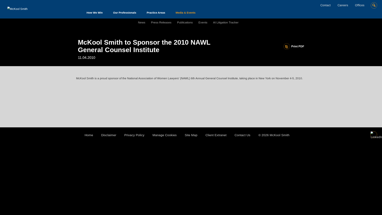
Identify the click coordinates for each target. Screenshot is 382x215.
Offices (359, 5)
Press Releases (161, 22)
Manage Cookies (165, 135)
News (141, 22)
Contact (325, 5)
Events (202, 22)
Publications (185, 22)
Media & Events (185, 12)
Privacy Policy (134, 135)
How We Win (95, 12)
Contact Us (242, 135)
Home (89, 135)
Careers (343, 5)
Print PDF (297, 46)
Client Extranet (216, 135)
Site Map (191, 135)
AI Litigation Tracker (225, 22)
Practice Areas (156, 12)
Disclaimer (108, 135)
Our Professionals (124, 12)
